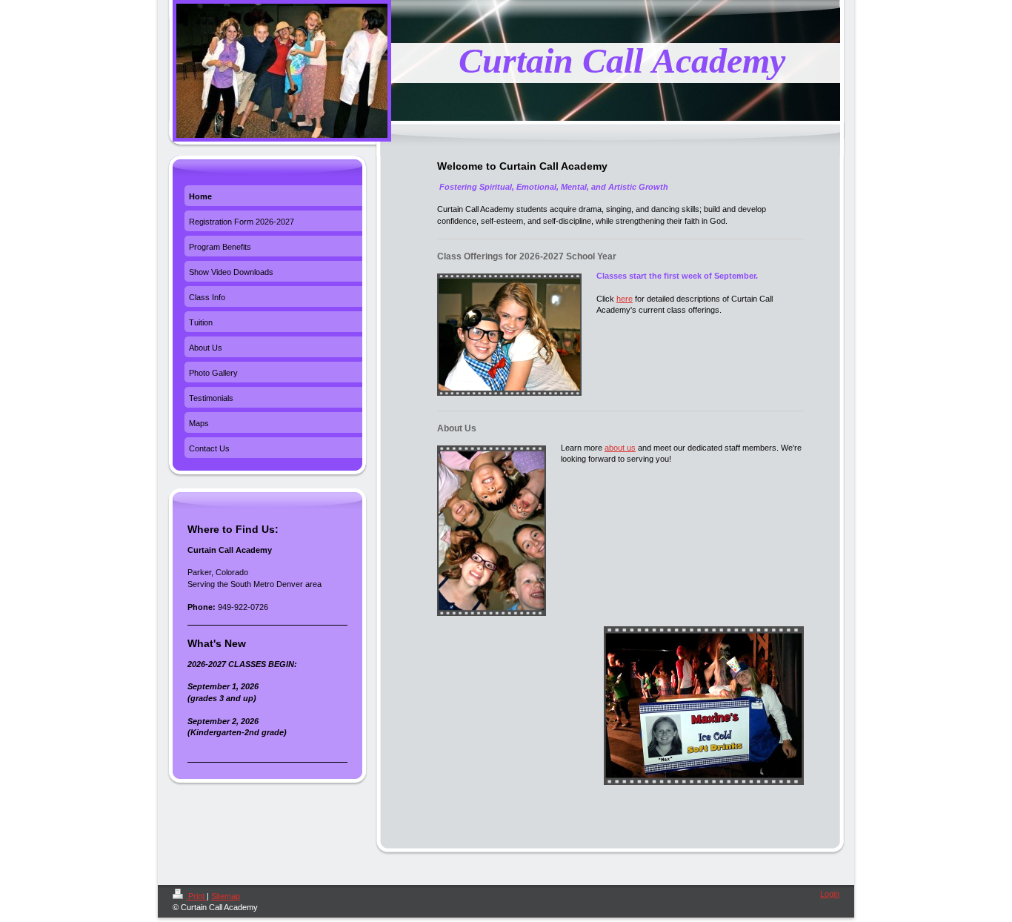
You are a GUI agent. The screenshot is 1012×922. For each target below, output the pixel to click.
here (624, 298)
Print (196, 896)
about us (620, 447)
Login (829, 893)
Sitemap (225, 896)
